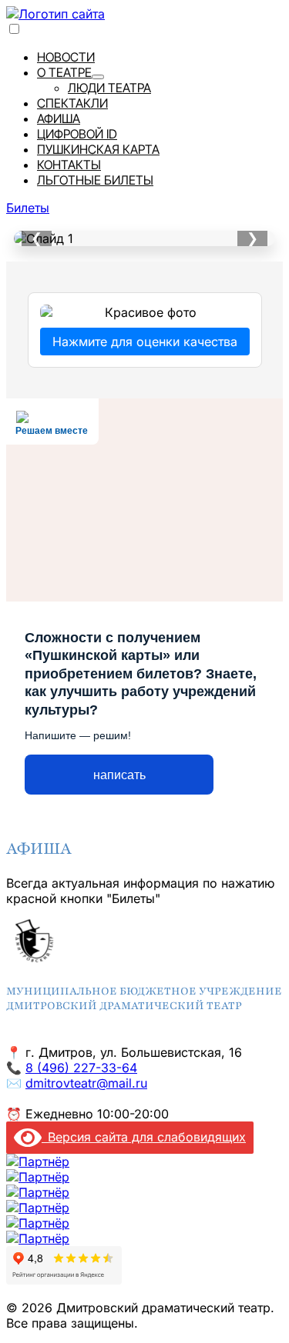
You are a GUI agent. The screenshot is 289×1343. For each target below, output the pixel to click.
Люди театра (109, 87)
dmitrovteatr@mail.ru (86, 1083)
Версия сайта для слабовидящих (144, 1137)
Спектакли (72, 103)
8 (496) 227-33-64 (81, 1067)
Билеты (27, 207)
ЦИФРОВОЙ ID (77, 134)
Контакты (69, 164)
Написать (119, 774)
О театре (64, 72)
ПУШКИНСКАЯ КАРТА (98, 149)
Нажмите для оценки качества (144, 341)
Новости (66, 57)
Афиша (58, 118)
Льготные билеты (95, 180)
